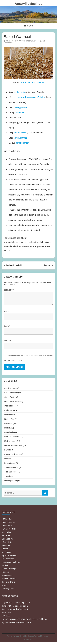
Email (7, 326)
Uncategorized (10, 481)
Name (7, 311)
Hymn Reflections (11, 401)
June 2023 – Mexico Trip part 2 (15, 606)
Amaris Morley (12, 41)
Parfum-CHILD (18, 636)
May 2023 (6, 616)
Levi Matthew (9, 415)
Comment (9, 290)
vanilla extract (20, 138)
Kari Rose (8, 410)
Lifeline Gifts (9, 419)
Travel (7, 476)
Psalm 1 (48, 265)
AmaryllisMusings (28, 3)
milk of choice (20, 133)
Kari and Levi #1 (13, 265)
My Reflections (10, 441)
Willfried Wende (27, 82)
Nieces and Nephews (13, 445)
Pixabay (41, 82)
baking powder (20, 107)
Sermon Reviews (11, 467)
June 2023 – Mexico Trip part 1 (15, 609)
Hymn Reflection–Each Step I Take (16, 622)
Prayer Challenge (11, 454)
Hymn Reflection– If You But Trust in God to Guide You (24, 619)
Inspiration (8, 406)
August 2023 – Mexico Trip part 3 (16, 603)
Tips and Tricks (10, 472)
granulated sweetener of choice (30, 97)
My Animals (9, 432)
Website (7, 341)
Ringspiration (10, 463)
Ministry (7, 428)
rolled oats (20, 92)
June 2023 (6, 612)
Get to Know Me (11, 393)
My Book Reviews (11, 437)
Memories (8, 423)
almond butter (22, 143)
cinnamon (19, 112)
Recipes (7, 459)
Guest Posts (9, 397)
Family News (9, 388)
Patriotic (7, 450)
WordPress (28, 639)
